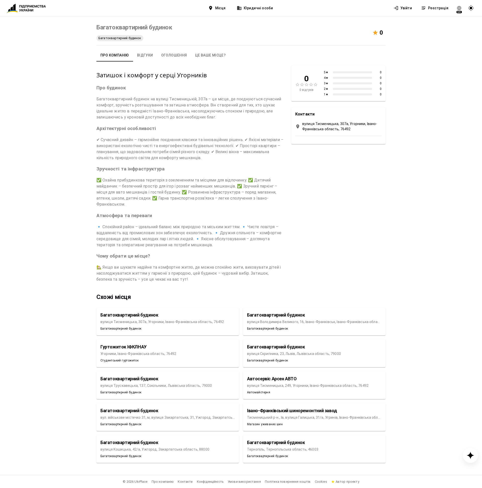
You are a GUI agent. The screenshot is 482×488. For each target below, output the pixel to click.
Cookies (321, 481)
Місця (220, 8)
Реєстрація (438, 8)
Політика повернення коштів (288, 481)
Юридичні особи (258, 8)
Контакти (185, 481)
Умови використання (244, 481)
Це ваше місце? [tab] (210, 55)
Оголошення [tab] (174, 55)
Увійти (406, 8)
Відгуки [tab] (145, 55)
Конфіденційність (210, 481)
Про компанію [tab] (114, 55)
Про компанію (163, 481)
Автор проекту (347, 481)
